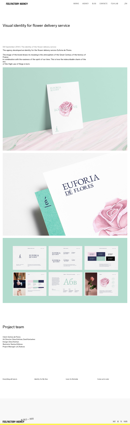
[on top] (65, 3)
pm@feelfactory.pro (25, 408)
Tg (121, 421)
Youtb (125, 421)
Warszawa (102, 408)
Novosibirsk (67, 408)
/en (125, 3)
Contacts (104, 3)
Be (118, 421)
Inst (114, 421)
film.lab (114, 3)
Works (76, 3)
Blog (94, 3)
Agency (86, 3)
